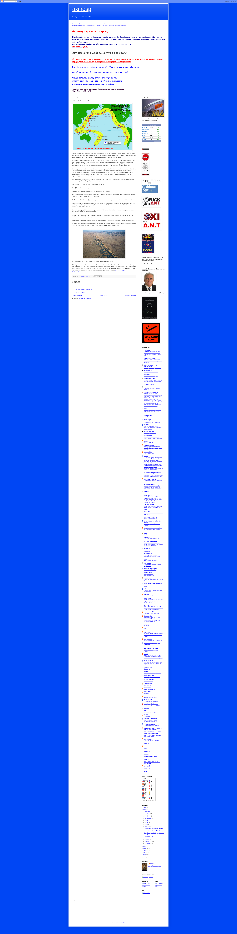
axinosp (81, 9)
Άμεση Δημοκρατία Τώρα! (150, 756)
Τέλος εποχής (147, 669)
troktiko (146, 671)
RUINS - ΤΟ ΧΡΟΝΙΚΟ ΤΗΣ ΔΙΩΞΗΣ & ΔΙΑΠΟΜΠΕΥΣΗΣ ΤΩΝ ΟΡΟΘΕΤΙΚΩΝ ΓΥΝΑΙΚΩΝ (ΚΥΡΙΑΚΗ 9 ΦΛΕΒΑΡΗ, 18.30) (153, 657)
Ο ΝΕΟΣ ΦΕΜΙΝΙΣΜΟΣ (149, 453)
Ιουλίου (147, 820)
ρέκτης (145, 710)
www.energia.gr (148, 553)
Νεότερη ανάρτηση (77, 295)
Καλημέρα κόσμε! (147, 492)
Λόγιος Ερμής (147, 548)
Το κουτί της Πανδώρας (150, 358)
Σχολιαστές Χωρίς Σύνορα (150, 568)
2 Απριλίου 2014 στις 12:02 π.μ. (84, 289)
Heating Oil (145, 133)
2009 (144, 855)
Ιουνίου (147, 822)
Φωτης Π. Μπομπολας (149, 724)
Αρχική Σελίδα (147, 598)
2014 (144, 809)
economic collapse (120, 270)
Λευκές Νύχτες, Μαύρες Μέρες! (152, 830)
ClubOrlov (146, 594)
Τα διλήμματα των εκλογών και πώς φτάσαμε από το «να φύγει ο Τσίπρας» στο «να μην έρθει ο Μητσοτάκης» (153, 544)
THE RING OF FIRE (149, 836)
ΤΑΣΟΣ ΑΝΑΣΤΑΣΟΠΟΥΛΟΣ (151, 392)
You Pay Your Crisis (149, 675)
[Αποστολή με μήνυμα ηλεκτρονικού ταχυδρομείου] (94, 276)
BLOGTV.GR (147, 743)
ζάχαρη (145, 533)
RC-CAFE (146, 624)
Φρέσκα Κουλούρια (149, 445)
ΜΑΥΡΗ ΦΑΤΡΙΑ (148, 667)
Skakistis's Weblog (149, 700)
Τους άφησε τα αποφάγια (149, 689)
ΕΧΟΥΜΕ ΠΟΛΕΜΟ (148, 679)
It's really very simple (148, 595)
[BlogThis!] (96, 276)
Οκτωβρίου (147, 816)
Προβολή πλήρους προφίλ (154, 866)
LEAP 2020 (146, 605)
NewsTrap (146, 754)
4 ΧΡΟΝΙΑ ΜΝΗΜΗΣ (148, 681)
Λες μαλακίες (147, 746)
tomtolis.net (147, 751)
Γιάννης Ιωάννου (148, 435)
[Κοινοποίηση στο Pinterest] (101, 276)
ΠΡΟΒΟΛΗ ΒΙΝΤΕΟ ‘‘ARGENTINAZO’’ (152, 731)
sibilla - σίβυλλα (148, 495)
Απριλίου (147, 826)
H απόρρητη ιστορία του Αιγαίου (151, 701)
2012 (144, 848)
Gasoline (144, 131)
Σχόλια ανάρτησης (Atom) (85, 298)
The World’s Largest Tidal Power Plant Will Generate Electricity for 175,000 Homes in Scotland (153, 635)
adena (145, 695)
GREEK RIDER (147, 691)
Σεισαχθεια (146, 708)
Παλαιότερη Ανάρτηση (130, 295)
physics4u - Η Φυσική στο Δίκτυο (152, 472)
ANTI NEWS (147, 374)
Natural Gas (145, 129)
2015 (144, 807)
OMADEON (146, 425)
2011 (144, 850)
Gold (143, 135)
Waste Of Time (147, 578)
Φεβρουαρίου (148, 841)
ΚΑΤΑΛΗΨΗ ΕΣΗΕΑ (149, 505)
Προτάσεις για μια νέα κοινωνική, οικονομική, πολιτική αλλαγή (100, 72)
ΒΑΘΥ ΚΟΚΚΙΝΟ (148, 415)
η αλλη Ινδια (146, 625)
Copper (144, 139)
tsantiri (145, 559)
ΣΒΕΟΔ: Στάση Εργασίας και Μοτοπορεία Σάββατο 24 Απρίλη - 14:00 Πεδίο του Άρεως (153, 508)
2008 (144, 857)
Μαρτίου (147, 839)
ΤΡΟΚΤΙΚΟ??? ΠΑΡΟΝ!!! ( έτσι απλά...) (153, 672)
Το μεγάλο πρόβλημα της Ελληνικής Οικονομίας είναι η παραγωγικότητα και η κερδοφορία (153, 448)
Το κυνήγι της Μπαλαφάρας (151, 704)
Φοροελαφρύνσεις (148, 645)
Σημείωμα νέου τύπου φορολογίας (151, 613)
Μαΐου (146, 824)
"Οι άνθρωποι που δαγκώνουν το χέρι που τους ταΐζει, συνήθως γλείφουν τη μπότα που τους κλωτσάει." (153, 601)
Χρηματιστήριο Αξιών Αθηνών (151, 612)
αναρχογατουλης (148, 639)
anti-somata (147, 589)
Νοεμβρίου (147, 814)
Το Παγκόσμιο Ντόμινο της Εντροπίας (153, 828)
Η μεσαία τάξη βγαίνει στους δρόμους (152, 677)
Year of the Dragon (148, 660)
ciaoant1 (146, 408)
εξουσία (145, 534)
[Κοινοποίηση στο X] (98, 276)
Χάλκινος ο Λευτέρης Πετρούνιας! (151, 372)
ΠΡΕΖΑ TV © (147, 511)
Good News (147, 632)
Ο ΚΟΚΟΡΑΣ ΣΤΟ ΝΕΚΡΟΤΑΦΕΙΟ (152, 538)
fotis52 (145, 628)
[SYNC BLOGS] (146, 893)
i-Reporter (146, 759)
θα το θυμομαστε (148, 739)
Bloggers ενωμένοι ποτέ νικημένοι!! (153, 528)
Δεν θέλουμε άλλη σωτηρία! (150, 712)
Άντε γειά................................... (150, 697)
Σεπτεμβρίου (148, 818)
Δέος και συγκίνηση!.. (148, 442)
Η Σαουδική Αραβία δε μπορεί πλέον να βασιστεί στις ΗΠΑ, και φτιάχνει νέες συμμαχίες (152, 411)
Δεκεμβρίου (148, 811)
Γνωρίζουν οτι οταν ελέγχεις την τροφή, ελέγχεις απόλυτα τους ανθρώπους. (106, 67)
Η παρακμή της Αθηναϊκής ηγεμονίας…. (152, 368)
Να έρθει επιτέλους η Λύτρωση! (150, 518)
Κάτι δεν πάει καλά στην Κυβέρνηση (152, 705)
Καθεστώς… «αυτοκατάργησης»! (151, 376)
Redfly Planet (147, 563)
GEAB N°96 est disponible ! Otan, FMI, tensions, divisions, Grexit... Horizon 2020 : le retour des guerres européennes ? (153, 608)
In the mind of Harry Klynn (150, 541)
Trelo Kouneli (147, 350)
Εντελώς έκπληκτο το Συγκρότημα (151, 740)
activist (145, 748)
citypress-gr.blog (148, 616)
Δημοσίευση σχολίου (80, 292)
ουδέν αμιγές (147, 766)
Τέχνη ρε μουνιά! (147, 685)
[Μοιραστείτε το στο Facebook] (100, 276)
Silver (143, 137)
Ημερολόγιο (147, 768)
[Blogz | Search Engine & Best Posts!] (160, 886)
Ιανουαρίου (148, 843)
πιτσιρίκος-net (147, 386)
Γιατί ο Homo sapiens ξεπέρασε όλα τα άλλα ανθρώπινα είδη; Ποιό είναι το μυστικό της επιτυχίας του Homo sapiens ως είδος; (153, 475)
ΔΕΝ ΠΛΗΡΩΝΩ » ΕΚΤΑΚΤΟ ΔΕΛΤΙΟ (153, 583)
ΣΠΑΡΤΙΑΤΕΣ (147, 537)
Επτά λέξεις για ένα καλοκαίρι (150, 416)
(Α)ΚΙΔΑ (146, 654)
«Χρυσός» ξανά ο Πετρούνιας (150, 560)
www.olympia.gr (148, 370)
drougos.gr (146, 491)
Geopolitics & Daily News (150, 718)
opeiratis (146, 714)
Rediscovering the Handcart (150, 433)
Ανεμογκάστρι (147, 687)
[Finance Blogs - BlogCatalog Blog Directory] (147, 886)
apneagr (146, 441)
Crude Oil (144, 127)
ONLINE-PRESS (148, 572)
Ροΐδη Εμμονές (147, 419)
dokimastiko (146, 693)
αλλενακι (146, 456)
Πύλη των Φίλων (148, 452)
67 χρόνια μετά (147, 716)
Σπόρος (146, 771)
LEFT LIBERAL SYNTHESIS (151, 648)
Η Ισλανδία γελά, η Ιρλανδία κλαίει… (152, 725)
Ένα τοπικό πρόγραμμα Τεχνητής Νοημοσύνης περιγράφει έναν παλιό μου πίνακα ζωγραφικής (153, 428)
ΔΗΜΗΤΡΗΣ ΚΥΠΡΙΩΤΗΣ (150, 517)
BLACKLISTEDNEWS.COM (151, 733)
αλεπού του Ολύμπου (149, 484)
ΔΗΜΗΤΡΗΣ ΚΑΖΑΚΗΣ (150, 479)
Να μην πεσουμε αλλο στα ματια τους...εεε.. (153, 640)
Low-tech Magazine (149, 431)
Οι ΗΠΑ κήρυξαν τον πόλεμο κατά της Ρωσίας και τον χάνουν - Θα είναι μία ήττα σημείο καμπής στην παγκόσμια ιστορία (153, 487)
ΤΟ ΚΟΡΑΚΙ (75, 271)
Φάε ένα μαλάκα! (148, 683)
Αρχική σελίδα (103, 295)
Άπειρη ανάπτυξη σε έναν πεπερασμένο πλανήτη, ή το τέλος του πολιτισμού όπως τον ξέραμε (153, 663)
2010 (144, 852)
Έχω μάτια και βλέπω (149, 378)
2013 (144, 846)
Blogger (123, 922)
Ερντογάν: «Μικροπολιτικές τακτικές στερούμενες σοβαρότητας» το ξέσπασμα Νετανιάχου (153, 361)
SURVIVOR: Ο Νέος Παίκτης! (150, 570)
